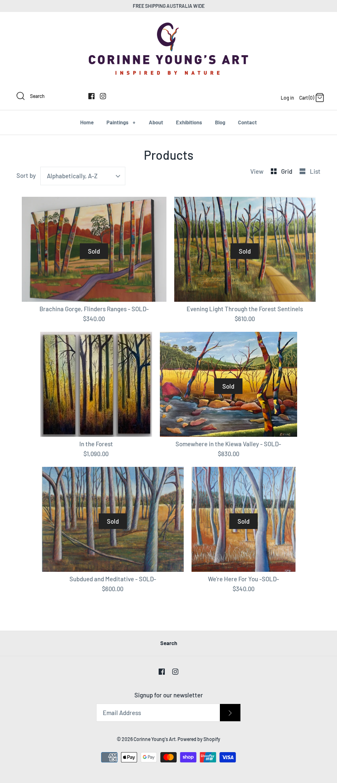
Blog (220, 122)
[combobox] (83, 176)
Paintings (120, 122)
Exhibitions (189, 122)
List (315, 171)
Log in (287, 97)
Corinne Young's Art (154, 739)
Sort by (26, 175)
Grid (287, 171)
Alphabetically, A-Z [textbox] (72, 175)
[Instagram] (103, 96)
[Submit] (230, 713)
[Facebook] (91, 96)
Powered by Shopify (199, 739)
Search (168, 643)
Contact (247, 122)
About (156, 122)
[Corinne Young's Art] (168, 25)
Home (87, 122)
